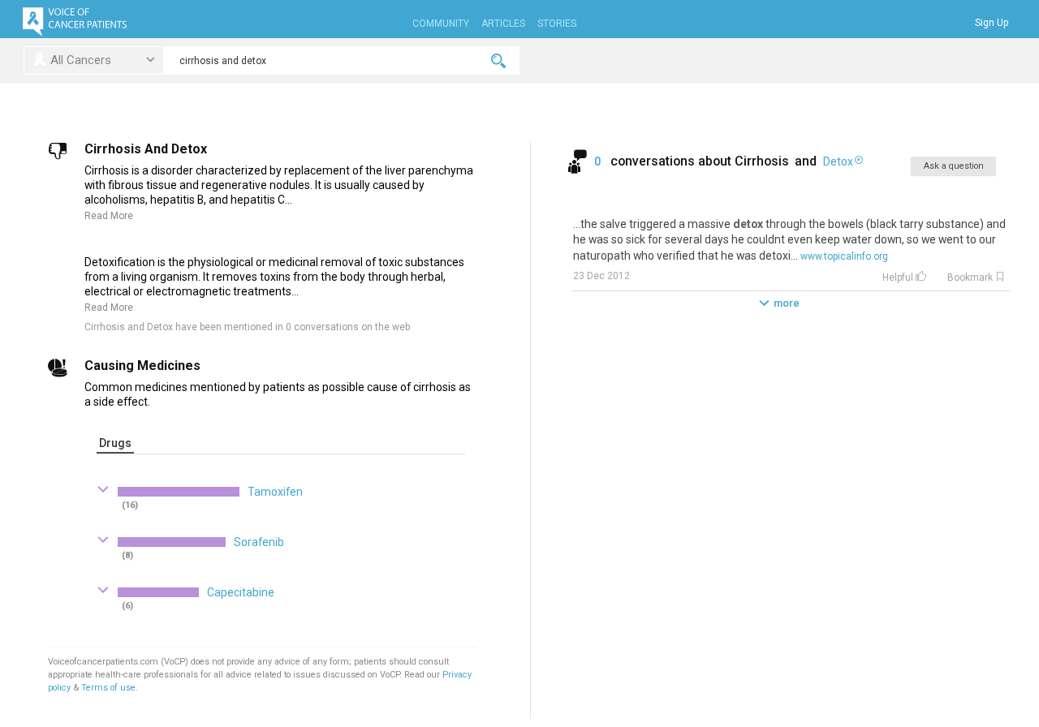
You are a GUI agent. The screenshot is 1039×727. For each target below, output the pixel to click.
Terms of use (108, 687)
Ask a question (954, 166)
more (787, 303)
